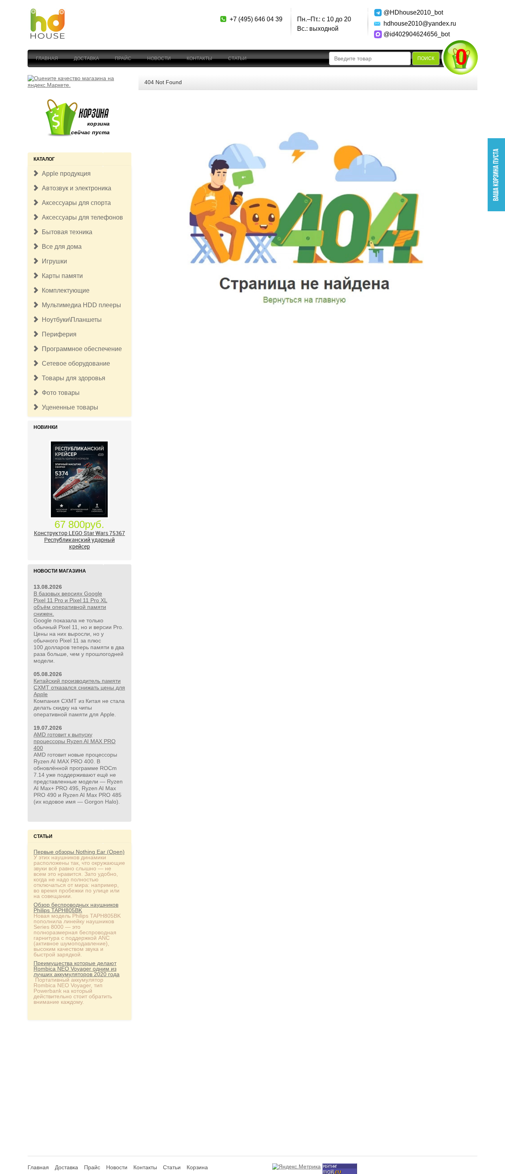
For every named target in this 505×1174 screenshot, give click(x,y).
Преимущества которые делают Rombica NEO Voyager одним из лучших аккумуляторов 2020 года (77, 968)
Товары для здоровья (72, 378)
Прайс (123, 58)
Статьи (237, 58)
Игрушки (53, 261)
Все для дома (60, 246)
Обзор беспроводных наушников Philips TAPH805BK (76, 907)
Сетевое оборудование (74, 363)
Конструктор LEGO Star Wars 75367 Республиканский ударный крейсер (79, 539)
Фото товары (59, 392)
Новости (159, 58)
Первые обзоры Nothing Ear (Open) (79, 852)
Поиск (425, 58)
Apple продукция (65, 173)
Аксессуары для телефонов (81, 217)
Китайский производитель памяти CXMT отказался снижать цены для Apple (79, 687)
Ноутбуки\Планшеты (70, 319)
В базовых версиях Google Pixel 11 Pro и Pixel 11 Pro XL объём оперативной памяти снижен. (70, 603)
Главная (47, 58)
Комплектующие (64, 290)
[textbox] (370, 58)
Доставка (86, 58)
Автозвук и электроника (75, 188)
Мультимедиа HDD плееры (80, 305)
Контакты (199, 58)
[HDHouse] (47, 12)
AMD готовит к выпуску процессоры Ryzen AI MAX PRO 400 (75, 741)
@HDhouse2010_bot (411, 12)
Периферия (58, 334)
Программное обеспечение (80, 349)
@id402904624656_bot (411, 34)
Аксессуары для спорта (75, 202)
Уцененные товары (68, 407)
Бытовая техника (65, 232)
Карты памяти (61, 275)
